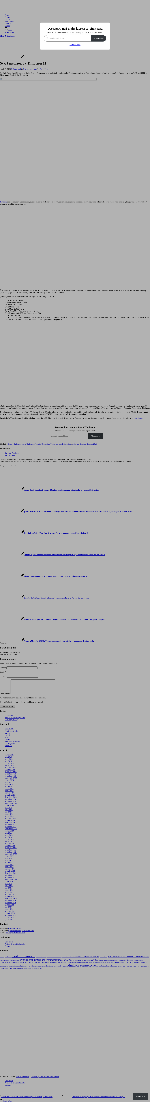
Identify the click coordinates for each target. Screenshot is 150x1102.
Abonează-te (98, 38)
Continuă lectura (75, 45)
